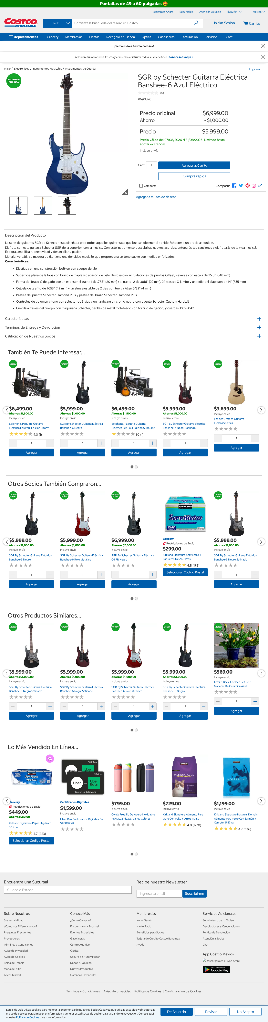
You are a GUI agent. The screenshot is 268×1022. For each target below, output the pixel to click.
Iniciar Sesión (224, 23)
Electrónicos (21, 68)
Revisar (211, 1011)
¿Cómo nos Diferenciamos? (20, 926)
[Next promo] (261, 410)
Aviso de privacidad (117, 991)
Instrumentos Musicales (47, 68)
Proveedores (12, 938)
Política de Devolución (216, 932)
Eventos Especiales (82, 932)
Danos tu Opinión (81, 963)
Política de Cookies (27, 1017)
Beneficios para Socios (150, 932)
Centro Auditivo (80, 944)
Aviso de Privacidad (16, 950)
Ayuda (140, 944)
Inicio (7, 68)
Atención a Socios (213, 938)
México (257, 12)
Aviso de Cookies (14, 957)
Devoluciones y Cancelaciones (221, 926)
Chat (229, 37)
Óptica (146, 37)
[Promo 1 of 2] (131, 467)
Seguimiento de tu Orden (218, 920)
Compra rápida (194, 176)
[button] (198, 23)
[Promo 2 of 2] (136, 467)
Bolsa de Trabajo (14, 963)
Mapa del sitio (12, 969)
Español (232, 11)
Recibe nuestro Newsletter (162, 882)
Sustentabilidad (14, 920)
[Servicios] (218, 37)
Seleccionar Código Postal (185, 572)
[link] (234, 185)
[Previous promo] (6, 410)
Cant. (141, 165)
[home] (21, 22)
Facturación (189, 37)
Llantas (94, 37)
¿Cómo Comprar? (80, 920)
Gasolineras (166, 37)
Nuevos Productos (81, 969)
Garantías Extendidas (83, 975)
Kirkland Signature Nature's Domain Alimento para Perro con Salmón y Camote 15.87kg (236, 818)
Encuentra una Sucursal (26, 882)
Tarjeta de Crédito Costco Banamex (158, 938)
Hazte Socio (144, 926)
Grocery (52, 37)
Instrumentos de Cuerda (80, 68)
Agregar (31, 452)
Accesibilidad (12, 975)
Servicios (211, 37)
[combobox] (57, 23)
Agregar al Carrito (194, 165)
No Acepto (245, 1011)
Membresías (73, 37)
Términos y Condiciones (18, 944)
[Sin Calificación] (149, 92)
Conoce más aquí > (181, 57)
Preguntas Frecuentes (17, 932)
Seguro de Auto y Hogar (85, 957)
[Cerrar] (263, 46)
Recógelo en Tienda (120, 37)
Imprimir (254, 69)
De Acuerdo (176, 1011)
